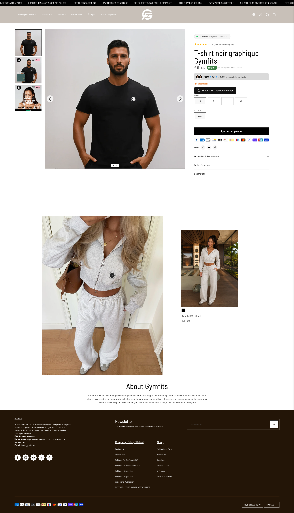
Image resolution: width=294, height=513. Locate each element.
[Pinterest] (215, 147)
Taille (196, 95)
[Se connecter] (261, 14)
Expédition (227, 68)
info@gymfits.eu (28, 445)
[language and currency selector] (254, 14)
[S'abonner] (274, 424)
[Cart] (274, 14)
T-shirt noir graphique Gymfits (226, 56)
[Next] (180, 98)
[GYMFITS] (147, 14)
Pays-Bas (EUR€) (251, 504)
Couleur (197, 110)
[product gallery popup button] (179, 37)
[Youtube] (33, 457)
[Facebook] (203, 147)
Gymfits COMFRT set (191, 315)
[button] (112, 275)
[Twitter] (209, 147)
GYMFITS (18, 418)
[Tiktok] (41, 457)
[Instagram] (26, 457)
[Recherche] (267, 14)
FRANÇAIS (270, 504)
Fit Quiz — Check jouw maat (217, 90)
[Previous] (50, 98)
